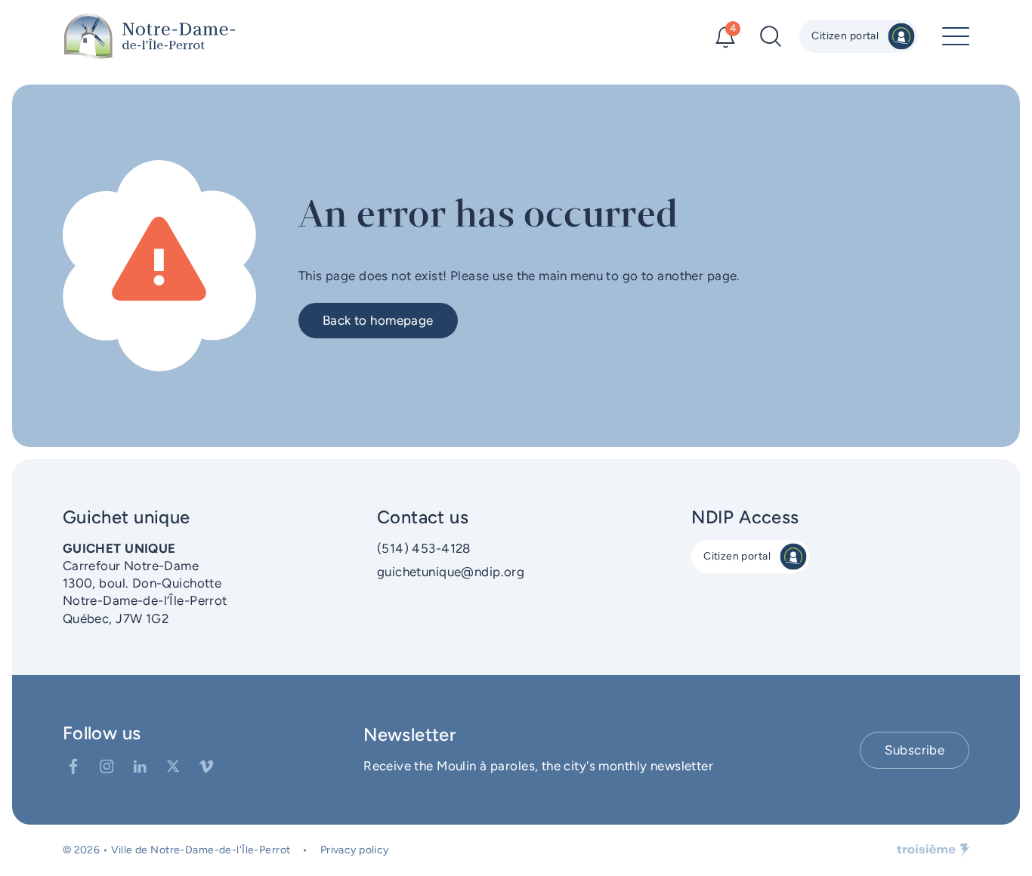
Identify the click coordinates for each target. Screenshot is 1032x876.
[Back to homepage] (149, 36)
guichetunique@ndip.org (450, 571)
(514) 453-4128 (424, 548)
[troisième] (933, 850)
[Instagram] (106, 766)
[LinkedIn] (139, 766)
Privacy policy (354, 850)
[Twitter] (173, 766)
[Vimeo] (206, 766)
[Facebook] (73, 766)
